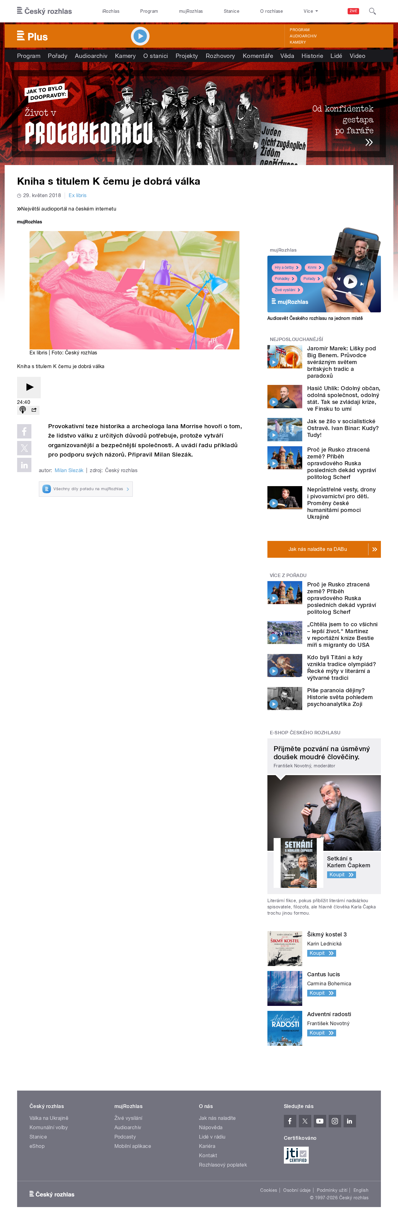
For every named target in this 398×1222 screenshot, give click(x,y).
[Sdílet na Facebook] (24, 431)
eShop (37, 1146)
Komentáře (258, 55)
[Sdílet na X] (24, 448)
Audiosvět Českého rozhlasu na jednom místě (315, 318)
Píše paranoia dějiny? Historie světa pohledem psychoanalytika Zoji (340, 697)
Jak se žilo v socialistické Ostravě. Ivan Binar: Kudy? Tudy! (343, 428)
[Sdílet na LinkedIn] (24, 465)
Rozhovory (220, 55)
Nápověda (211, 1127)
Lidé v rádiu (212, 1137)
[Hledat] (372, 11)
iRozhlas (111, 11)
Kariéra (207, 1146)
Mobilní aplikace (132, 1146)
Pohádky (282, 279)
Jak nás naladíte (217, 1118)
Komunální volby (49, 1127)
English (361, 1190)
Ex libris (77, 195)
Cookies (268, 1190)
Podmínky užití (332, 1190)
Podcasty (125, 1137)
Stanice (231, 11)
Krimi (312, 267)
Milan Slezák (69, 470)
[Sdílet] (33, 410)
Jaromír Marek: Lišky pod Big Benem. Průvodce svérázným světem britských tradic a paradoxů (341, 362)
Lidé (336, 55)
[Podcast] (22, 410)
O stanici (155, 55)
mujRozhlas (191, 11)
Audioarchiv (303, 36)
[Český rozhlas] (44, 11)
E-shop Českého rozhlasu (305, 733)
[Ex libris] (199, 113)
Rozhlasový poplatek (223, 1165)
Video (357, 55)
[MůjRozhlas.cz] (29, 222)
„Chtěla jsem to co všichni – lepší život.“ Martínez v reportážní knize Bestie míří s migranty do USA (342, 634)
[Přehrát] (29, 387)
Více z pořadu (288, 575)
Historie (312, 55)
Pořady (57, 55)
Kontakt (208, 1155)
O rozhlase (271, 11)
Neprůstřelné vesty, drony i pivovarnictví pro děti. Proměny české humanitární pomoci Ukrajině (341, 503)
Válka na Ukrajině (49, 1118)
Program (149, 11)
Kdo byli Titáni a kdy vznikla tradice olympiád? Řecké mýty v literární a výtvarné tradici (341, 667)
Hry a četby (284, 267)
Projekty (187, 55)
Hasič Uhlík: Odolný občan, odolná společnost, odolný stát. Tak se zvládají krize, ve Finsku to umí (343, 398)
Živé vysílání (285, 290)
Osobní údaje (297, 1190)
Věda (287, 55)
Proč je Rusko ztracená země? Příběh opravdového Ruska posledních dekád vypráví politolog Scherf (341, 463)
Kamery (298, 42)
